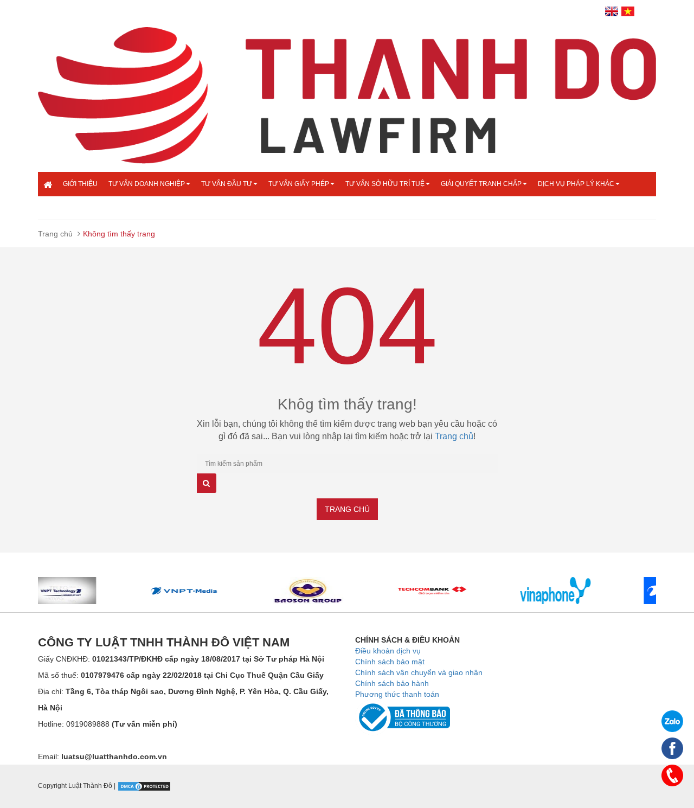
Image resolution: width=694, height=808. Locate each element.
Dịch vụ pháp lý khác (576, 184)
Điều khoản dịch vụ (388, 650)
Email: (102, 756)
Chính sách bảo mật (390, 661)
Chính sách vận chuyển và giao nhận (419, 672)
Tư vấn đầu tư (226, 184)
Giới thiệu (80, 184)
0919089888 (121, 724)
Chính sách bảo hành (392, 683)
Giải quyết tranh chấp (481, 184)
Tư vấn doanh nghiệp (146, 184)
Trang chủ (55, 233)
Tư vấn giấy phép (298, 184)
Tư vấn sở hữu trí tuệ (385, 184)
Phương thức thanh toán (397, 694)
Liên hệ (75, 207)
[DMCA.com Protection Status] (144, 786)
